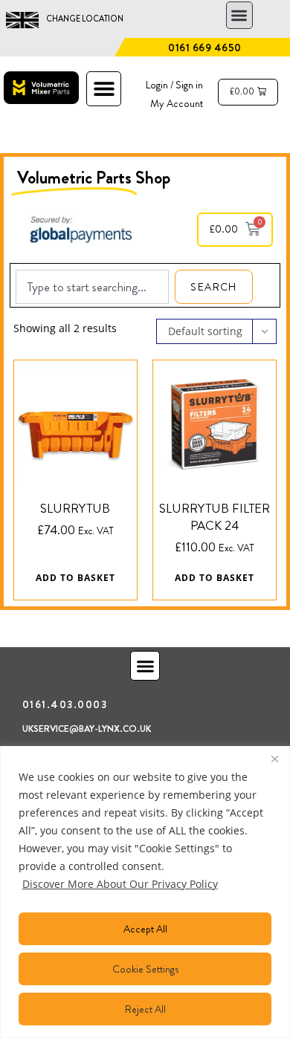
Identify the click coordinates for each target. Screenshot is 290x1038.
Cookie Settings (145, 968)
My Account (176, 103)
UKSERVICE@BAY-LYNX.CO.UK (86, 729)
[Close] (274, 759)
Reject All (145, 1009)
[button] (240, 15)
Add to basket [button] (75, 577)
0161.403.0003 (65, 704)
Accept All (145, 928)
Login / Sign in (174, 84)
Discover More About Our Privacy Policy (120, 884)
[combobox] (92, 287)
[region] (145, 892)
